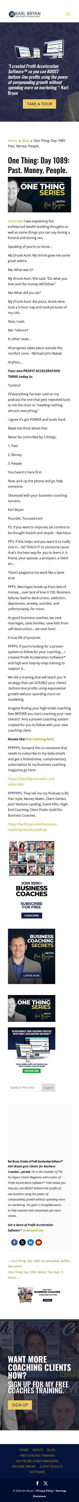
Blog (51, 1450)
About (38, 1450)
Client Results (51, 1466)
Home (23, 1450)
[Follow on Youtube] (38, 1242)
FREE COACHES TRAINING (37, 1455)
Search (48, 1088)
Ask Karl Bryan (23, 1466)
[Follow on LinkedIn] (30, 1242)
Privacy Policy (44, 1490)
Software (37, 1472)
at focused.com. (33, 1230)
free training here (40, 739)
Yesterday (15, 221)
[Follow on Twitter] (22, 1242)
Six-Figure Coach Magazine (37, 1461)
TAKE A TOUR (39, 104)
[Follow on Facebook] (14, 1242)
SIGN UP (20, 1405)
